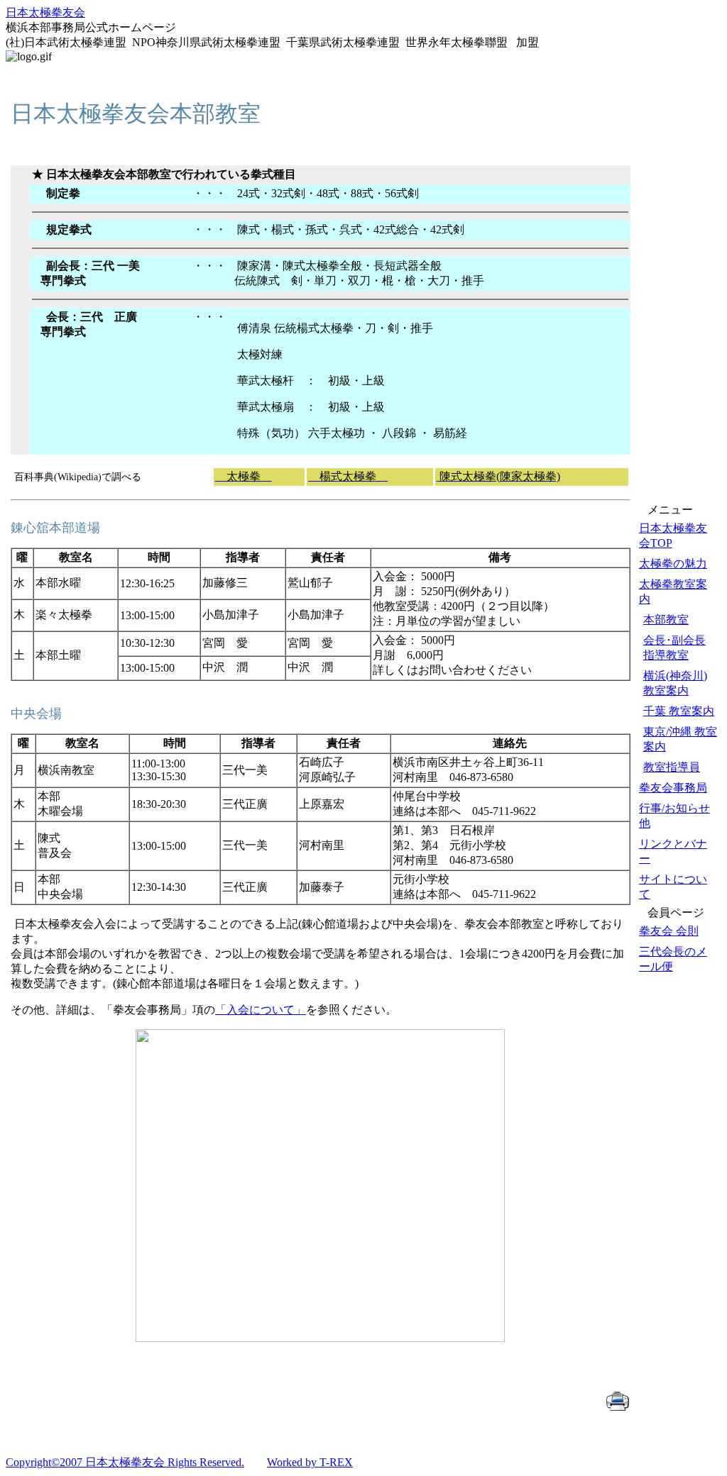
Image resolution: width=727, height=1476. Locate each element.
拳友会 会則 (669, 931)
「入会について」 (260, 1010)
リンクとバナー (673, 851)
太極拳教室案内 (673, 591)
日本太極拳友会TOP (673, 535)
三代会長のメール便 (673, 958)
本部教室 (666, 620)
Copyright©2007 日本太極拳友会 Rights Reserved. (125, 1462)
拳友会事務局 (673, 788)
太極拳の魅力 (673, 563)
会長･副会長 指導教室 (674, 647)
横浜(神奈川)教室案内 (675, 683)
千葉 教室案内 (678, 711)
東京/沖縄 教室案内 (680, 739)
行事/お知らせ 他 (674, 815)
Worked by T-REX (310, 1462)
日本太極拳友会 (45, 12)
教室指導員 (671, 767)
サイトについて (673, 886)
